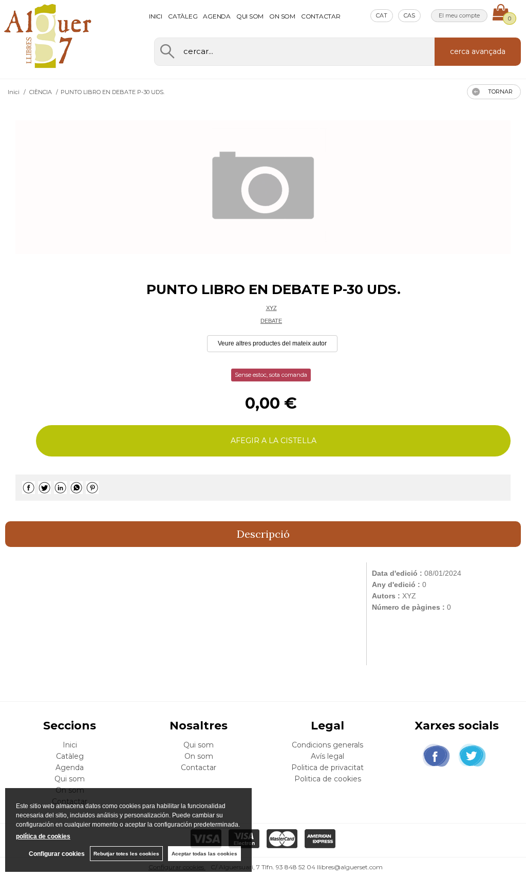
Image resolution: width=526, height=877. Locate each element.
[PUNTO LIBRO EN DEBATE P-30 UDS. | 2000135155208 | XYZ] (263, 187)
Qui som (250, 16)
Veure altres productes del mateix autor (272, 343)
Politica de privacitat (327, 767)
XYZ (271, 308)
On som (282, 16)
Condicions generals (327, 745)
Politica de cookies (327, 778)
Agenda (217, 16)
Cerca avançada (477, 51)
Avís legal (327, 756)
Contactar (321, 16)
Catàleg (182, 16)
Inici (155, 16)
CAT (381, 15)
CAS (409, 15)
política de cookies (43, 836)
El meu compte (459, 15)
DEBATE (271, 321)
